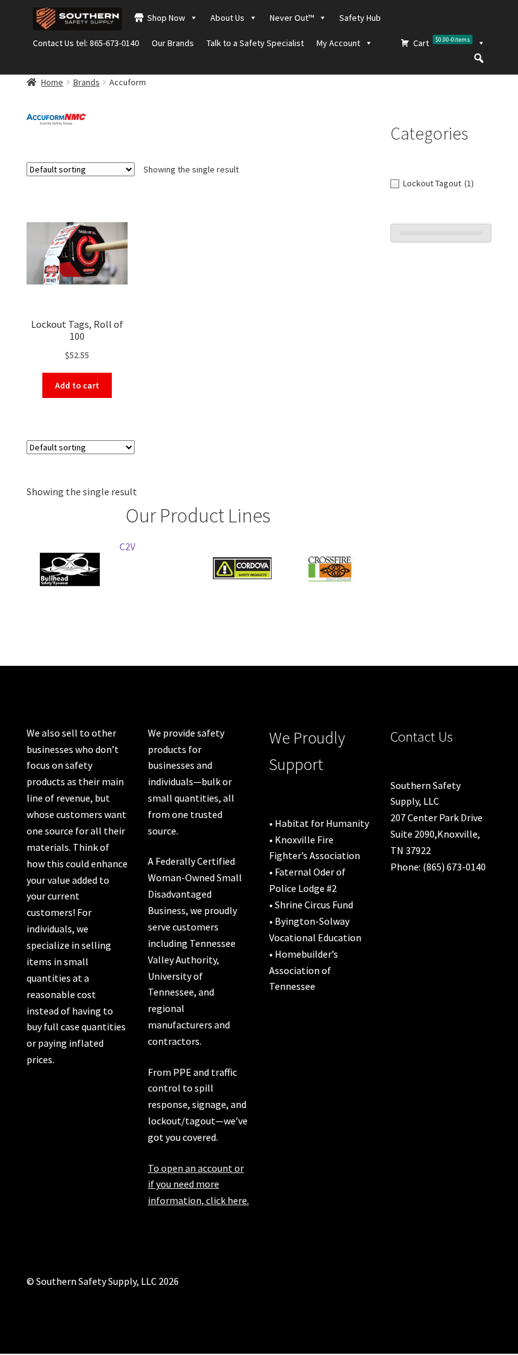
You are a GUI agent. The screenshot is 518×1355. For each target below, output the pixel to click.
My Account (338, 43)
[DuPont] (182, 569)
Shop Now (166, 17)
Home (52, 82)
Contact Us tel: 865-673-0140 (86, 43)
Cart (441, 42)
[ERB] (268, 549)
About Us (227, 17)
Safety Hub (360, 17)
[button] (478, 58)
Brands (86, 82)
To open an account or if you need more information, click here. (198, 1184)
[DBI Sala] (95, 569)
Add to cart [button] (77, 385)
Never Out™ (292, 17)
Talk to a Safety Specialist (255, 43)
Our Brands (173, 43)
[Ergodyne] (355, 569)
